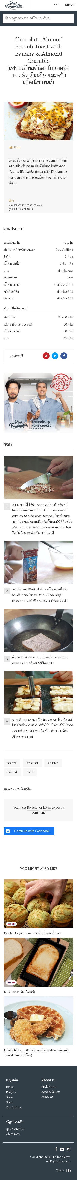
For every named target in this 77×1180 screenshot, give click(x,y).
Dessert (12, 772)
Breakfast (32, 763)
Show (9, 1097)
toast (30, 772)
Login (47, 807)
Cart (57, 5)
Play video (38, 121)
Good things (14, 1107)
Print (17, 147)
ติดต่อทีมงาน (48, 1086)
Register (32, 807)
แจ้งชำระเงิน (13, 1134)
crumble (53, 763)
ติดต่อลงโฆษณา (50, 1092)
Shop (9, 1102)
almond (12, 763)
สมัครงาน (47, 1097)
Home (10, 1086)
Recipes (11, 1092)
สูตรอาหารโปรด (15, 1129)
